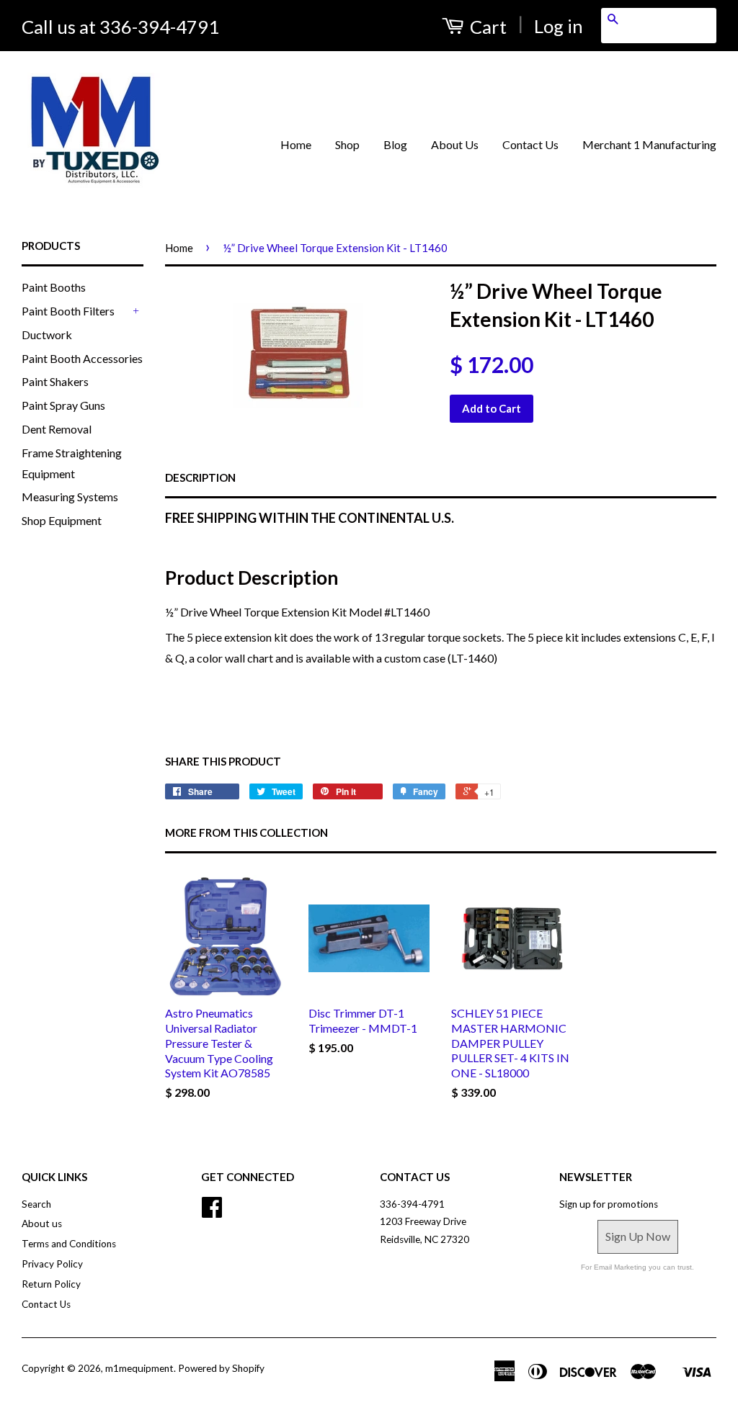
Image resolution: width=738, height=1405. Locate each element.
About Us (455, 144)
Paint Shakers (55, 381)
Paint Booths (54, 287)
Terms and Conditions (69, 1243)
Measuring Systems (70, 496)
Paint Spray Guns (63, 405)
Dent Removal (57, 429)
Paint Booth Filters (68, 311)
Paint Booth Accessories (82, 358)
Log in (558, 26)
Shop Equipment (62, 520)
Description (200, 477)
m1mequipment (139, 1368)
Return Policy (51, 1284)
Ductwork (47, 334)
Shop (347, 144)
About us (42, 1223)
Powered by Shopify (221, 1368)
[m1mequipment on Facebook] (212, 1212)
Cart (486, 26)
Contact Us (530, 144)
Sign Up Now (637, 1236)
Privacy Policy (52, 1264)
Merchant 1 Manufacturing (649, 144)
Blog (395, 144)
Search (36, 1204)
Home (295, 144)
